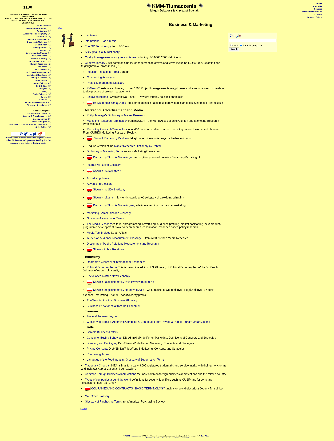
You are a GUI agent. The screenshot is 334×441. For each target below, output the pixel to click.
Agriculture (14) (44, 31)
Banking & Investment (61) (39, 39)
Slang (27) (46, 91)
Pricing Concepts (97, 348)
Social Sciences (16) (42, 94)
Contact (318, 14)
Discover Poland (314, 17)
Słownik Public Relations (108, 249)
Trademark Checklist (97, 365)
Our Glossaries (44, 26)
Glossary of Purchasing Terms (103, 401)
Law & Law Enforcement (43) (38, 72)
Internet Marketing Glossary (104, 164)
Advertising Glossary (99, 183)
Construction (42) (43, 45)
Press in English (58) (41, 122)
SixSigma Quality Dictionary (102, 51)
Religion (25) (45, 89)
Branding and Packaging (102, 343)
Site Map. (205, 436)
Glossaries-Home (152, 438)
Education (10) (44, 50)
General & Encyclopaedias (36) (37, 116)
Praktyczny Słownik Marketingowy (114, 205)
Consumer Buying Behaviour (104, 337)
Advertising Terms (98, 178)
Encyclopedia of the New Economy (108, 276)
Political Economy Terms (102, 267)
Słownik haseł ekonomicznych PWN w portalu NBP (124, 281)
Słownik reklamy (103, 197)
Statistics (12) (45, 100)
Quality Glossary (95, 62)
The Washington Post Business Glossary (112, 300)
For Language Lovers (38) (39, 113)
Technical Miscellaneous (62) (38, 102)
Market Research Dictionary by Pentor (137, 146)
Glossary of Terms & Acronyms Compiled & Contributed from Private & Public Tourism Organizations (148, 321)
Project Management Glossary (105, 82)
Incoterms (91, 35)
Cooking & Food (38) (41, 47)
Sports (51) (46, 97)
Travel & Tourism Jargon (102, 316)
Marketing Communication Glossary (109, 213)
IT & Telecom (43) (43, 69)
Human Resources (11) (40, 64)
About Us (317, 6)
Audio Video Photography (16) (37, 34)
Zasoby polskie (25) (42, 119)
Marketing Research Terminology (107, 120)
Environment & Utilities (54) (38, 53)
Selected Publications (312, 12)
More (60, 28)
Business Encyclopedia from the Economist (113, 306)
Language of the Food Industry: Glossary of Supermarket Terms (125, 359)
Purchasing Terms (98, 354)
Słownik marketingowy (107, 170)
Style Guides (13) (43, 127)
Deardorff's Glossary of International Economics (116, 261)
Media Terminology (98, 232)
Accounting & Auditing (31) (38, 28)
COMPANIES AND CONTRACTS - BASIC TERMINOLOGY (128, 388)
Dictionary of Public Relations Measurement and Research (123, 243)
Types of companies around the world (108, 379)
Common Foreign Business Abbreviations (110, 374)
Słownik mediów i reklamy (108, 189)
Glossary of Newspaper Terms (105, 218)
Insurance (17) (44, 67)
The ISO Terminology (98, 46)
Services (318, 9)
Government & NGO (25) (40, 61)
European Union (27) (41, 56)
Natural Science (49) (42, 83)
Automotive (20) (43, 37)
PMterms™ (94, 88)
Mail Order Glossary (97, 396)
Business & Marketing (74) (39, 42)
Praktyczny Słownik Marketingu (112, 157)
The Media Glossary (99, 224)
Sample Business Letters (102, 332)
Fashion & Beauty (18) (41, 58)
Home (319, 3)
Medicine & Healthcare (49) (39, 75)
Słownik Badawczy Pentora (111, 138)
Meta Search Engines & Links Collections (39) (30, 124)
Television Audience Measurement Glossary (114, 238)
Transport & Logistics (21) (39, 105)
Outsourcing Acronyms (101, 77)
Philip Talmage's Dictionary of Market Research (116, 115)
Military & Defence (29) (41, 78)
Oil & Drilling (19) (43, 86)
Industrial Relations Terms (103, 71)
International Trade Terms (100, 41)
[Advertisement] (276, 62)
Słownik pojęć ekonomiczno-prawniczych (118, 289)
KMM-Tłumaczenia (133, 436)
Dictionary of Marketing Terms (105, 151)
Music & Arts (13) (43, 80)
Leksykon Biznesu (98, 96)
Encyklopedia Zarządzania (109, 102)
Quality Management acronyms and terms (110, 57)
